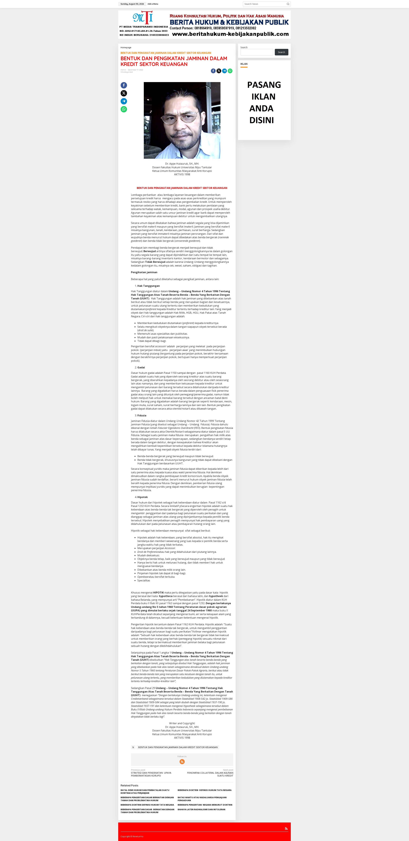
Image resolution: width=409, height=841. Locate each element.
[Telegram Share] (224, 70)
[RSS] (182, 761)
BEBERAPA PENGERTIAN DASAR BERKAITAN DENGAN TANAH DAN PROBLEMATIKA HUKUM (147, 799)
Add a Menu (153, 4)
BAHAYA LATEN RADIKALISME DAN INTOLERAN (201, 809)
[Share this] (213, 70)
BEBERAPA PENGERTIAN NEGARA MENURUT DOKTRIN (205, 804)
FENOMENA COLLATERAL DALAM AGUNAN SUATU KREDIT (210, 773)
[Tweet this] (218, 70)
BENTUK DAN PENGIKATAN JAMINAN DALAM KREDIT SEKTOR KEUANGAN (166, 53)
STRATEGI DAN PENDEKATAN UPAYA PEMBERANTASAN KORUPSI (151, 773)
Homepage (126, 47)
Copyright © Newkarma (132, 836)
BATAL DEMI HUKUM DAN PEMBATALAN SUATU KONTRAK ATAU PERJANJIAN (145, 791)
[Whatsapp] (230, 70)
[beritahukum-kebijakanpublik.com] (204, 24)
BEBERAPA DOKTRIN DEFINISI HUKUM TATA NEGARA (205, 790)
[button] (288, 4)
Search (243, 47)
